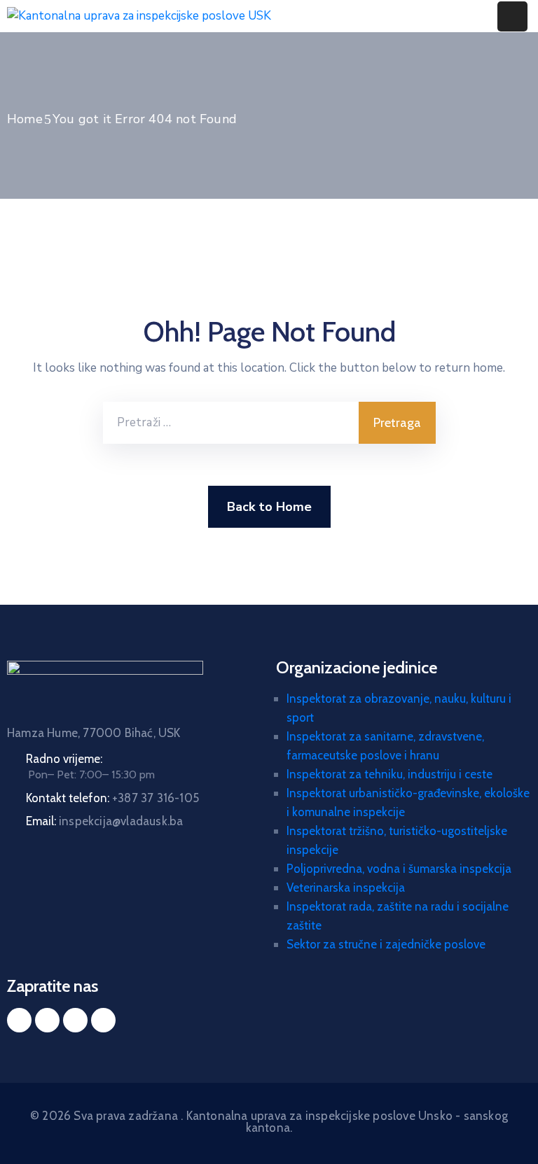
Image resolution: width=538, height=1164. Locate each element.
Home (25, 119)
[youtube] (103, 1020)
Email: (104, 821)
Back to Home (269, 506)
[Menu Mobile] (512, 16)
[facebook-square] (19, 1020)
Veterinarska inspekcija (346, 888)
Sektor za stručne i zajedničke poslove (386, 944)
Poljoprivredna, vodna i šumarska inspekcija (399, 869)
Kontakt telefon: (112, 798)
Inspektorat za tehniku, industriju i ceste (389, 774)
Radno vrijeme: (64, 759)
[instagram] (75, 1020)
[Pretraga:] (231, 423)
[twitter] (47, 1020)
